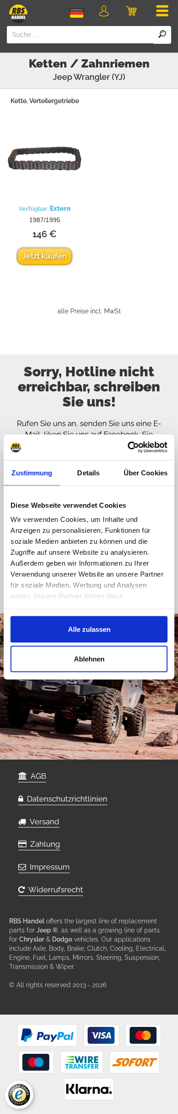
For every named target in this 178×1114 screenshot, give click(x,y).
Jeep (62, 77)
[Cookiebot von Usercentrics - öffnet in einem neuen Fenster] (128, 447)
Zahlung (43, 844)
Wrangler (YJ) (99, 77)
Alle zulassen (89, 629)
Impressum (48, 866)
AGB (36, 776)
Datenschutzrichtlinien (65, 798)
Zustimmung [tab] (31, 472)
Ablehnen (89, 659)
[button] (104, 13)
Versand (42, 821)
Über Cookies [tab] (146, 472)
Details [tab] (88, 472)
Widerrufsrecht (54, 889)
